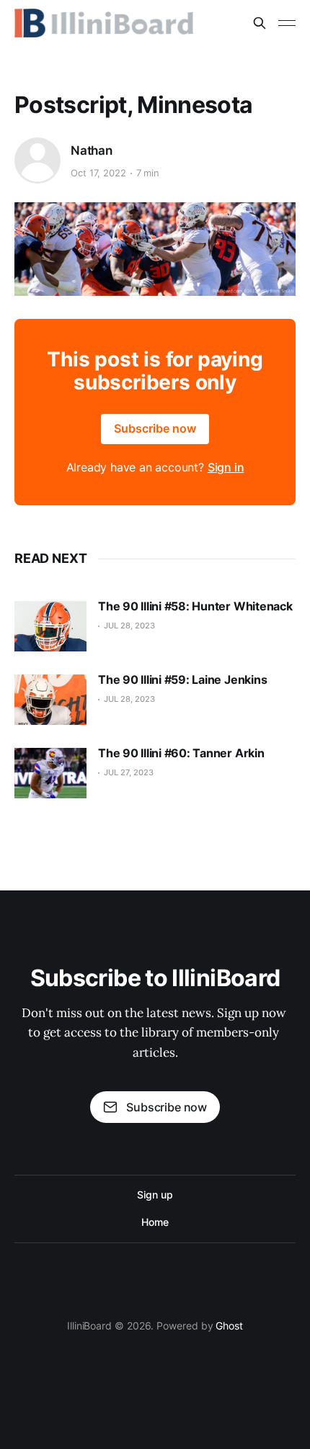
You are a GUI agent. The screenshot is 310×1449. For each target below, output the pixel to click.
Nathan (91, 150)
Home (155, 1222)
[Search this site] (259, 23)
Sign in (226, 467)
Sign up (154, 1194)
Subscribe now (155, 428)
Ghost (229, 1325)
